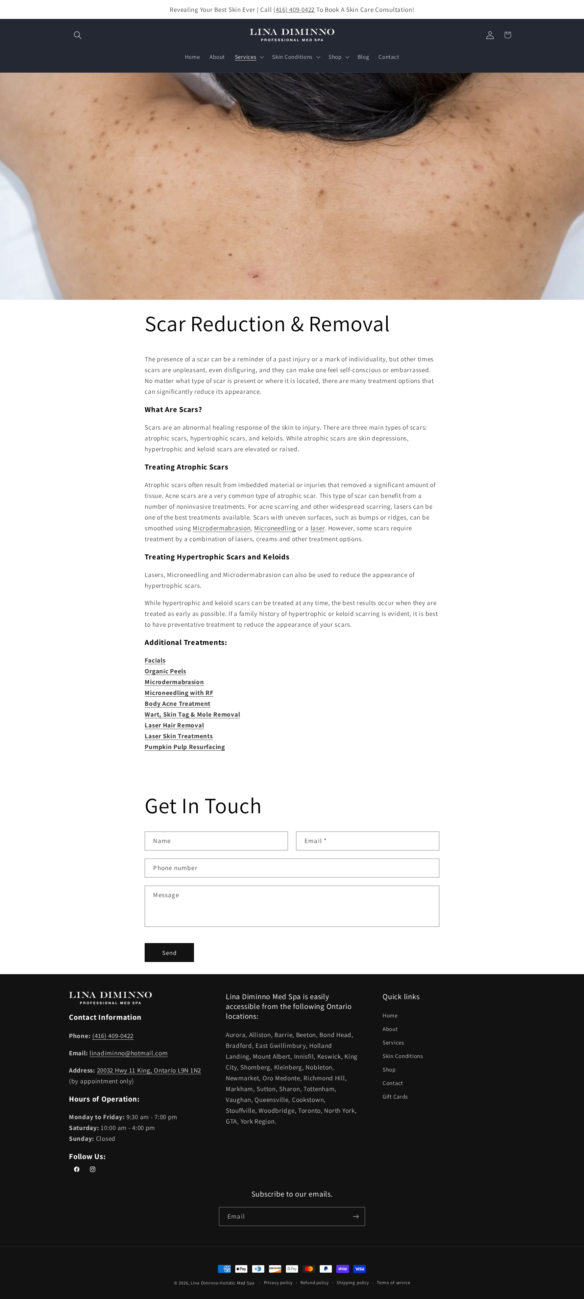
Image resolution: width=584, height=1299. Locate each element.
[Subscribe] (356, 1216)
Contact (393, 1083)
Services (393, 1042)
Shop (389, 1069)
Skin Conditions (403, 1056)
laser (318, 528)
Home (390, 1015)
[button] (78, 35)
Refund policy (314, 1282)
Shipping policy (353, 1282)
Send (169, 953)
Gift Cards (395, 1096)
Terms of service (393, 1282)
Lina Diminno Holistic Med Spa (222, 1283)
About (390, 1029)
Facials (155, 660)
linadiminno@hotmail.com (129, 1053)
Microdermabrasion (221, 528)
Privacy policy (278, 1282)
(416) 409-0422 (294, 9)
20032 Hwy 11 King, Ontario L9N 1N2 (149, 1070)
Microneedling (275, 528)
